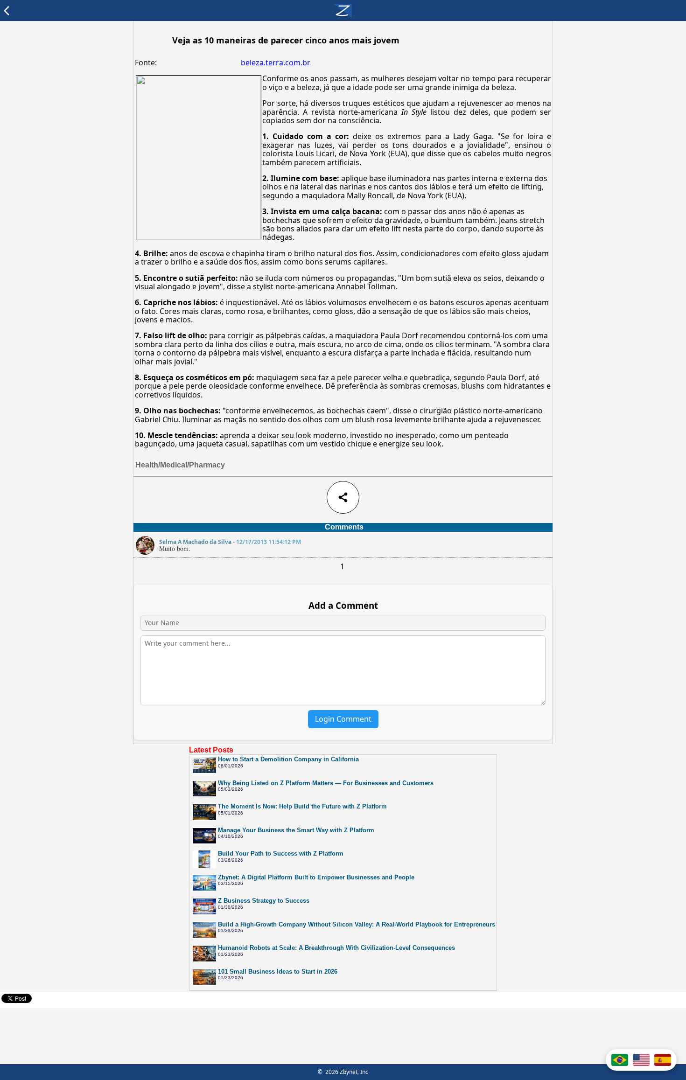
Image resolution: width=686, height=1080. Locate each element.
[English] (641, 1060)
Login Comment (343, 719)
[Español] (662, 1060)
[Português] (619, 1060)
